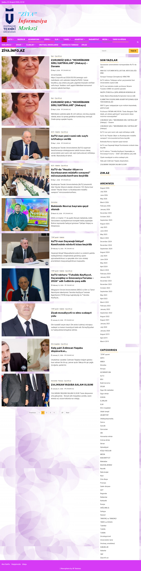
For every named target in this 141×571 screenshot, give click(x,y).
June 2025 (104, 231)
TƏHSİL (66, 39)
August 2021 (104, 320)
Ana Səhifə (6, 564)
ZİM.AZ (84, 45)
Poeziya (60, 381)
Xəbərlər (57, 132)
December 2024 (106, 242)
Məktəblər (103, 461)
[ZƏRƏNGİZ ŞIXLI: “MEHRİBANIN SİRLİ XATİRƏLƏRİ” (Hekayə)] (25, 109)
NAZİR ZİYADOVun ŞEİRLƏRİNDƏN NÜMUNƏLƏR (117, 92)
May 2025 (103, 234)
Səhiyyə (103, 511)
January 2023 (105, 309)
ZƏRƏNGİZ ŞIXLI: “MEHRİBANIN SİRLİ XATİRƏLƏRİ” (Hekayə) (70, 104)
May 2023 (103, 295)
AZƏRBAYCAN (33, 39)
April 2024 (103, 267)
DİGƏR (18, 45)
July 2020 (103, 327)
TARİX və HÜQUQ (119, 39)
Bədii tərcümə (105, 383)
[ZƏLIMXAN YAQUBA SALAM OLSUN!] (25, 390)
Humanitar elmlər (106, 436)
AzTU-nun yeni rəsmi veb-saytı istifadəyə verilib (69, 137)
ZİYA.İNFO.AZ (67, 70)
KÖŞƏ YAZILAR (105, 451)
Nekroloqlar (104, 472)
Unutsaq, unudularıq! (107, 543)
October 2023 (105, 288)
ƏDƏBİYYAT (79, 39)
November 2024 (106, 245)
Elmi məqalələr (55, 344)
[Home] (4, 39)
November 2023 (106, 284)
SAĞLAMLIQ (6, 45)
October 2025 (105, 217)
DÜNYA (47, 39)
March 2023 (104, 302)
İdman (102, 444)
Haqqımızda (16, 564)
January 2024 (105, 277)
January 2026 (105, 209)
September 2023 (106, 291)
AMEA (102, 362)
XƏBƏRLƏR (104, 547)
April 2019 (103, 338)
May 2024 (103, 263)
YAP (101, 554)
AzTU (10, 39)
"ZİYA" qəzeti (55, 237)
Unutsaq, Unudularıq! (48, 45)
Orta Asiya (104, 479)
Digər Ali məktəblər (107, 390)
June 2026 (104, 195)
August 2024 (104, 252)
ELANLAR (30, 45)
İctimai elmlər (105, 440)
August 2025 (104, 224)
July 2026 (103, 192)
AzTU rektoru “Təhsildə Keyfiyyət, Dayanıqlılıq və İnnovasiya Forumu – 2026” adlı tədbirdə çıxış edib (72, 278)
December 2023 (106, 281)
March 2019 (104, 341)
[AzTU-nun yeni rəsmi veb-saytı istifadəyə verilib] (25, 144)
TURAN (102, 533)
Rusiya (102, 504)
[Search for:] (114, 51)
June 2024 (104, 259)
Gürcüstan (54, 202)
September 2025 (106, 220)
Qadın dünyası (105, 486)
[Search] (137, 42)
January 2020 (105, 331)
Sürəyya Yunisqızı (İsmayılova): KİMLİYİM (115, 77)
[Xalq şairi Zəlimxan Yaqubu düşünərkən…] (25, 355)
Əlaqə (24, 564)
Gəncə (102, 422)
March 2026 (104, 202)
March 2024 (104, 270)
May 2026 (103, 199)
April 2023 (103, 299)
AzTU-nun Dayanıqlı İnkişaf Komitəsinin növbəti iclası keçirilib (71, 243)
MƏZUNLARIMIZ (106, 465)
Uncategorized (105, 536)
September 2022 (106, 313)
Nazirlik (102, 469)
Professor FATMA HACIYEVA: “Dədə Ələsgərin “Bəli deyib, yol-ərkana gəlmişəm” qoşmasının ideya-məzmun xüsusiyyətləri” (118, 114)
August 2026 (104, 188)
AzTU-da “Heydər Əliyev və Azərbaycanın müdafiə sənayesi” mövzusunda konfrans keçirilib (70, 172)
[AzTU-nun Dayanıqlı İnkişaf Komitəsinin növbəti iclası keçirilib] (25, 249)
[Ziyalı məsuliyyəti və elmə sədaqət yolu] (25, 319)
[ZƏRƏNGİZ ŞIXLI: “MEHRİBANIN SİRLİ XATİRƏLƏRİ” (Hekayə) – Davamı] (25, 72)
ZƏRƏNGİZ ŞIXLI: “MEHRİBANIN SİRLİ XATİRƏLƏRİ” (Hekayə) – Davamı (70, 63)
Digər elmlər (104, 394)
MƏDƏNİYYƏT (94, 39)
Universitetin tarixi (106, 540)
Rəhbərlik (103, 501)
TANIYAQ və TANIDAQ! (69, 45)
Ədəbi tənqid (104, 412)
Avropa (102, 369)
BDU (101, 379)
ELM (56, 39)
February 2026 (105, 206)
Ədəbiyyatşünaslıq (106, 419)
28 (62, 413)
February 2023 (105, 306)
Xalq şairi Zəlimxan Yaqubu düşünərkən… (67, 349)
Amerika (103, 365)
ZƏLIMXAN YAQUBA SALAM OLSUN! (72, 384)
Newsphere (65, 568)
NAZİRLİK (21, 39)
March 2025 (104, 238)
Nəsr (52, 56)
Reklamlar (103, 497)
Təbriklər (103, 526)
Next (67, 413)
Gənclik (102, 426)
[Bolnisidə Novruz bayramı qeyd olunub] (25, 214)
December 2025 (106, 213)
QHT (101, 490)
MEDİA (104, 39)
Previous (32, 413)
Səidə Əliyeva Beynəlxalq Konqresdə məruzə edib (117, 96)
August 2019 (104, 334)
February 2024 (105, 274)
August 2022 (104, 316)
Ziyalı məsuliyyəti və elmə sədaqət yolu (114, 157)
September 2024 (106, 249)
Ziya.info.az (58, 56)
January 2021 (105, 324)
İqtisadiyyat (104, 447)
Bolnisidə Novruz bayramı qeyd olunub (114, 142)
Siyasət (103, 515)
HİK (101, 433)
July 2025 (103, 227)
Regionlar (103, 494)
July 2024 (103, 256)
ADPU (102, 358)
